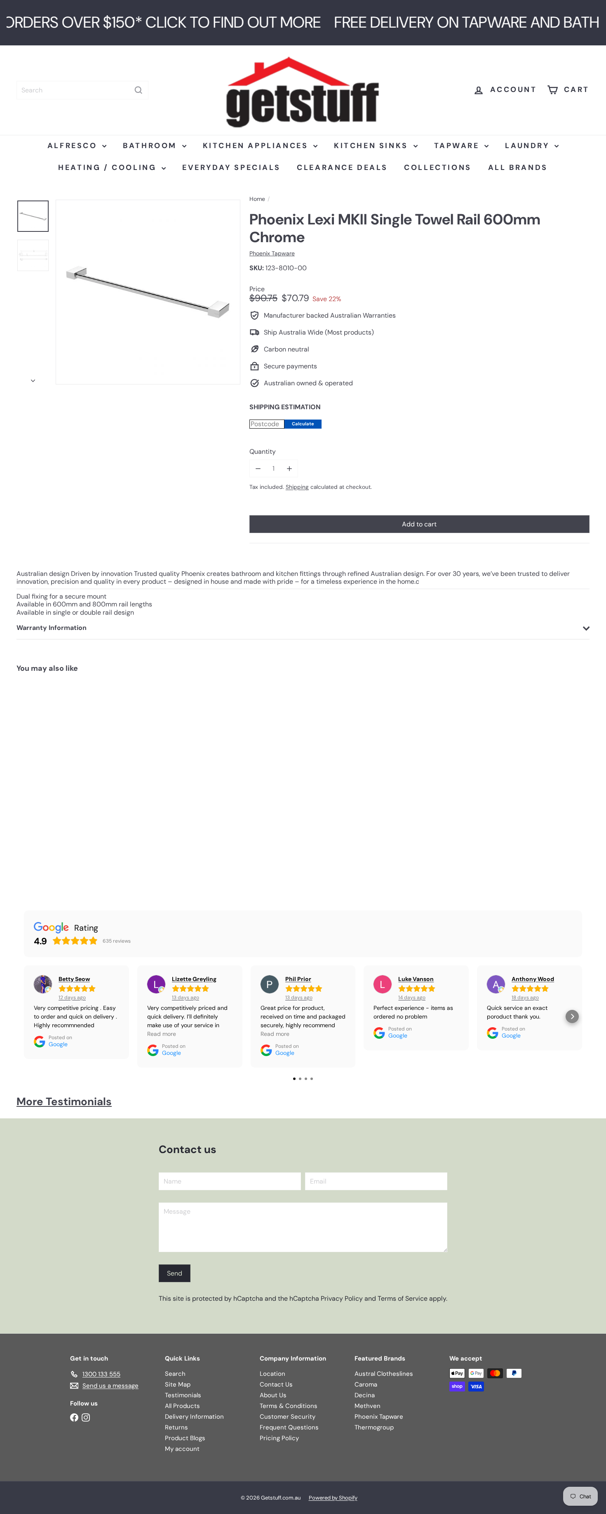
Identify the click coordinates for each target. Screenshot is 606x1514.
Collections (438, 167)
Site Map (177, 1384)
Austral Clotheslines (384, 1374)
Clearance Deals (342, 167)
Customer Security (287, 1417)
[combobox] (82, 90)
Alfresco (73, 146)
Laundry (528, 146)
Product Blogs (185, 1438)
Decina (365, 1395)
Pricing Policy (279, 1438)
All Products (182, 1406)
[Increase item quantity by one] (289, 468)
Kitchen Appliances (257, 146)
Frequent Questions (289, 1427)
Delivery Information (194, 1417)
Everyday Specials (231, 167)
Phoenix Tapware (379, 1417)
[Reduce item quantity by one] (258, 468)
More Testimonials (64, 1101)
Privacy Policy (342, 1298)
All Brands (518, 167)
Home (257, 199)
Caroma (366, 1384)
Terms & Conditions (288, 1406)
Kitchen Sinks (372, 146)
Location (272, 1374)
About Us (273, 1395)
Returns (176, 1427)
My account (182, 1449)
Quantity (262, 451)
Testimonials (183, 1395)
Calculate (303, 424)
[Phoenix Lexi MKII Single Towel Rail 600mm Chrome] (64, 784)
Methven (368, 1406)
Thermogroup (374, 1427)
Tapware (458, 146)
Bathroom (151, 146)
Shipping (297, 487)
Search (175, 1374)
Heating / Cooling (109, 167)
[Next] (32, 378)
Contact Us (276, 1384)
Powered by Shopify (333, 1497)
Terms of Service (402, 1298)
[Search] (138, 90)
